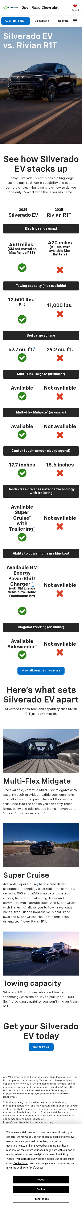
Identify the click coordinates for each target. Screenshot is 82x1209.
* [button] (34, 244)
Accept (41, 1179)
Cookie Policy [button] (20, 1163)
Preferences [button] (37, 1167)
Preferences (41, 1198)
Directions (41, 21)
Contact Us (41, 1047)
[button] (15, 21)
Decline (41, 1189)
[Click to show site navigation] (75, 21)
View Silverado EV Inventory (41, 670)
